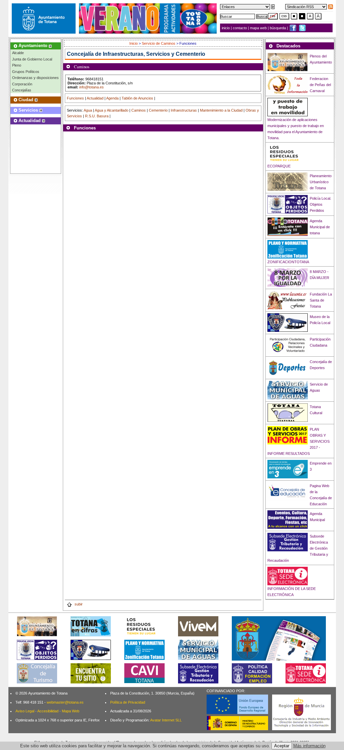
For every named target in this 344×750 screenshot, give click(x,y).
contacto (240, 28)
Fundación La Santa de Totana (321, 300)
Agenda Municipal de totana (320, 227)
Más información (309, 745)
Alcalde (18, 53)
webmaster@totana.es (65, 702)
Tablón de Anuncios (137, 98)
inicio (226, 28)
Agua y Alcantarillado (111, 110)
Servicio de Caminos (158, 43)
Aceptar (281, 745)
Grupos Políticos (25, 72)
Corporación (22, 84)
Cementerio (158, 110)
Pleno (16, 65)
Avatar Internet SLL (166, 720)
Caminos (138, 110)
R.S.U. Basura (97, 116)
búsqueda (278, 28)
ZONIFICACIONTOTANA (288, 262)
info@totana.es (91, 87)
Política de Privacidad (127, 702)
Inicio (134, 43)
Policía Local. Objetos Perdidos (320, 204)
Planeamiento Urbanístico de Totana (321, 182)
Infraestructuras (184, 110)
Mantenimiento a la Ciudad (221, 110)
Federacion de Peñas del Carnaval (320, 85)
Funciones (75, 98)
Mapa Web (70, 711)
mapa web (259, 28)
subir (78, 604)
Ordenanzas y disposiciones (35, 78)
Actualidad (95, 98)
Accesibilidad (47, 711)
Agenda (112, 98)
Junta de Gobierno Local (32, 59)
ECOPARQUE (279, 166)
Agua (88, 110)
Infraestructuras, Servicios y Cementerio (154, 54)
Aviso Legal (24, 711)
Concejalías (21, 90)
